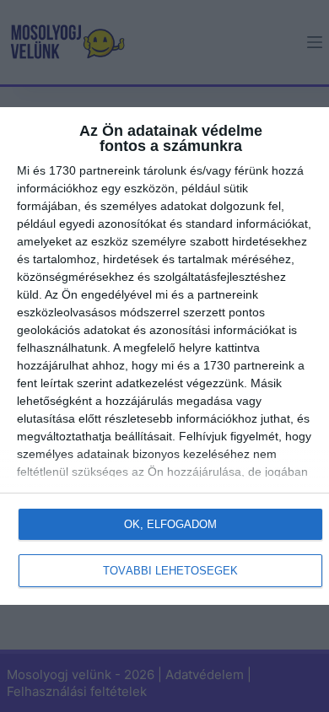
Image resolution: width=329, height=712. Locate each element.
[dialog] (164, 356)
